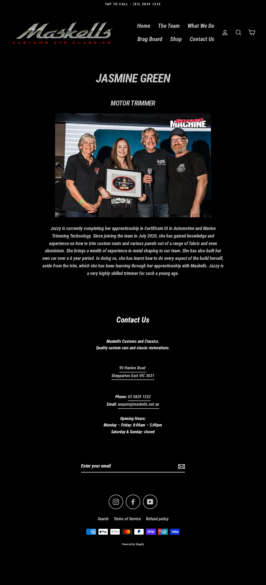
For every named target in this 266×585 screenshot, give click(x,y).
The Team (169, 26)
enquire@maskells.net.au (138, 404)
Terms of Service (127, 518)
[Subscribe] (181, 466)
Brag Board (149, 39)
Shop (176, 39)
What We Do (201, 26)
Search (103, 518)
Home (143, 26)
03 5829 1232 (139, 396)
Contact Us (202, 39)
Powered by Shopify (133, 544)
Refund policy (157, 518)
